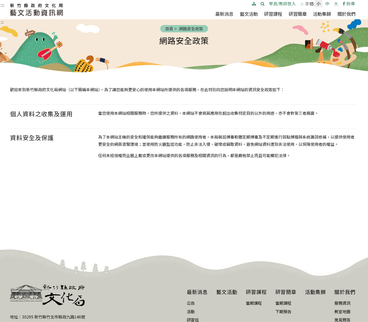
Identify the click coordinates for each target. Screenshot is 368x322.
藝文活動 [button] (249, 14)
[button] (262, 3)
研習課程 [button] (273, 14)
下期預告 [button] (283, 311)
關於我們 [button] (346, 14)
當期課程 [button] (254, 303)
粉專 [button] (350, 4)
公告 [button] (191, 303)
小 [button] (318, 4)
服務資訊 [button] (342, 303)
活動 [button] (191, 311)
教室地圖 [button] (342, 311)
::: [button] (301, 4)
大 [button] (336, 4)
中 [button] (327, 4)
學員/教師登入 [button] (282, 4)
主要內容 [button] (11, 5)
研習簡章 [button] (298, 14)
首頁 (169, 29)
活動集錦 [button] (322, 14)
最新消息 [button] (224, 14)
